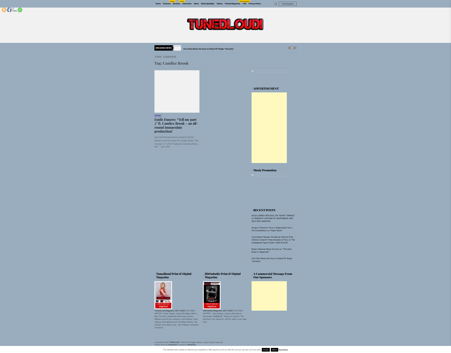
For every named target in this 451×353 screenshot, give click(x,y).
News (196, 3)
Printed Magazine (233, 2)
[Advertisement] (269, 127)
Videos (220, 3)
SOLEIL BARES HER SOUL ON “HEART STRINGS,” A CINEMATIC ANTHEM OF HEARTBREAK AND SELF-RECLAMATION (273, 218)
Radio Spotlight (207, 3)
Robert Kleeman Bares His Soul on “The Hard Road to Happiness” (272, 250)
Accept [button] (265, 350)
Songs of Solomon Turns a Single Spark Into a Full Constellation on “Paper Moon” (272, 229)
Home (158, 3)
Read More (283, 350)
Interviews (187, 3)
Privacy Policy (255, 3)
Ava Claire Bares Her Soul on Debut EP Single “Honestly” (272, 259)
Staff (156, 147)
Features (167, 2)
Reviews (177, 2)
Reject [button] (274, 350)
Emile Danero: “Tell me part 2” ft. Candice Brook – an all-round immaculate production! (176, 125)
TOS (244, 3)
